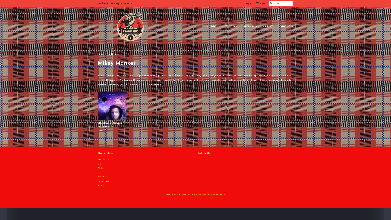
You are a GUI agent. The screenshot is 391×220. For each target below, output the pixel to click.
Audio (212, 26)
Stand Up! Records (189, 194)
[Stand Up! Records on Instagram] (210, 161)
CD (99, 172)
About (285, 26)
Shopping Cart (104, 160)
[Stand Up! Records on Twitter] (199, 161)
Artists (269, 26)
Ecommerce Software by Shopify (212, 194)
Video (230, 26)
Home (101, 54)
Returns (101, 177)
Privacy (101, 185)
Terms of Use (103, 181)
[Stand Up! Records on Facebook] (205, 161)
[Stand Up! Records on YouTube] (216, 161)
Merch (249, 26)
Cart (262, 4)
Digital (100, 168)
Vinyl (100, 164)
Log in (248, 4)
